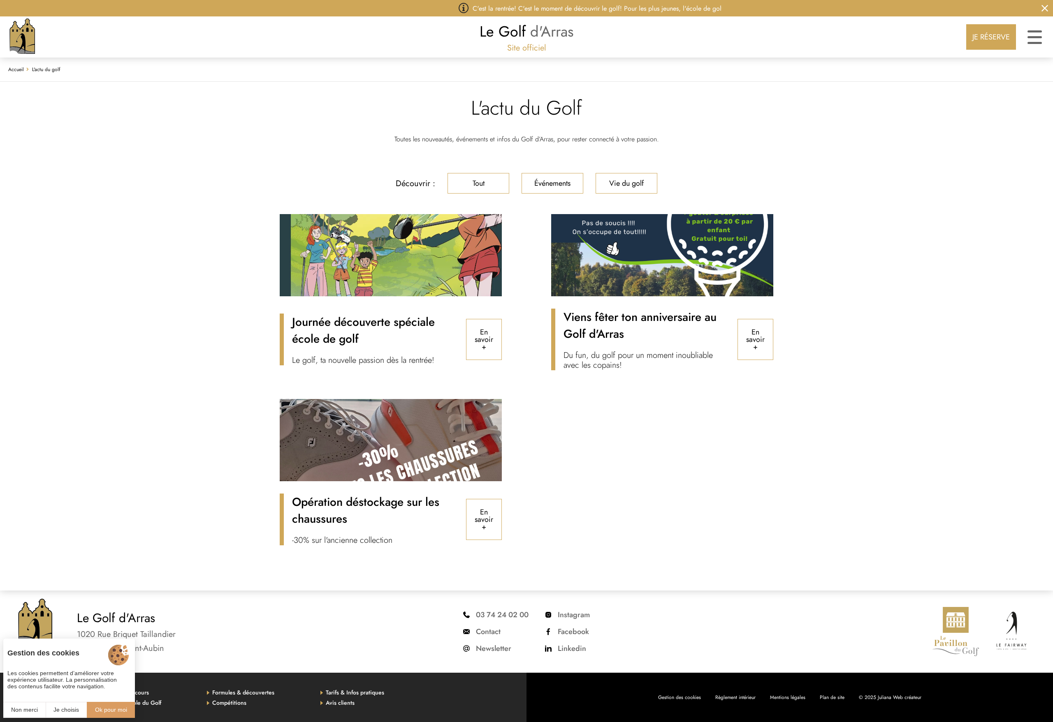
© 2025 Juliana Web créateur (890, 697)
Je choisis (66, 709)
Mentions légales (787, 697)
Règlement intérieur (735, 697)
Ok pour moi (111, 709)
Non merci (24, 709)
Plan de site (832, 697)
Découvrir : (415, 183)
